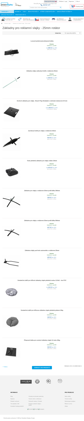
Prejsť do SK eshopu (50, 1)
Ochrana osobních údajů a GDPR (35, 404)
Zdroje (66, 406)
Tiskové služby (68, 398)
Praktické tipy (20, 14)
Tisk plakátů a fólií (14, 403)
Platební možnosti (14, 401)
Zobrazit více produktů (42, 367)
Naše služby (68, 396)
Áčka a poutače (33, 11)
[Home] (1, 23)
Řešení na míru (68, 403)
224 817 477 (46, 5)
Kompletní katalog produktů (17, 406)
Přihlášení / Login (63, 1)
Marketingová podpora (70, 401)
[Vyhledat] (60, 7)
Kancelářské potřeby (64, 11)
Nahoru (5, 366)
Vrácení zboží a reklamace (35, 398)
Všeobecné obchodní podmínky (36, 396)
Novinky (17, 11)
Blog (11, 396)
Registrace (71, 1)
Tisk (24, 11)
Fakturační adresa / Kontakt (35, 401)
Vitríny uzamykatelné (47, 11)
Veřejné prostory (7, 14)
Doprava (12, 398)
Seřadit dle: (58, 33)
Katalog (5, 11)
